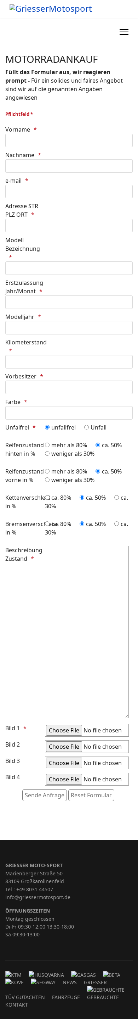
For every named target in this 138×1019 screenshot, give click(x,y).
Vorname (17, 129)
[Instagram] (110, 32)
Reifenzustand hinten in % (24, 449)
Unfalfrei (17, 427)
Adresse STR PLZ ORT (21, 210)
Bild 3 (12, 761)
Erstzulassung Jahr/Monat (24, 287)
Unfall (99, 427)
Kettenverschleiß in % (24, 502)
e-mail (13, 180)
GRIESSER (95, 982)
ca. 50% (112, 445)
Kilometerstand (24, 342)
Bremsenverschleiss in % (24, 528)
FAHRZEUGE (66, 997)
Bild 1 (12, 728)
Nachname (19, 155)
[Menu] (124, 32)
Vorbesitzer (20, 376)
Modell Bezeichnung (22, 244)
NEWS (70, 982)
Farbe (13, 402)
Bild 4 (12, 777)
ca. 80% (61, 498)
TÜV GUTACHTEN (25, 997)
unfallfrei (63, 427)
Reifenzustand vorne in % (24, 475)
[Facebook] (102, 32)
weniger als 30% (72, 454)
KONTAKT (16, 1004)
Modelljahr (19, 317)
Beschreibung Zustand (23, 554)
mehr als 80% (69, 445)
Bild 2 (12, 744)
